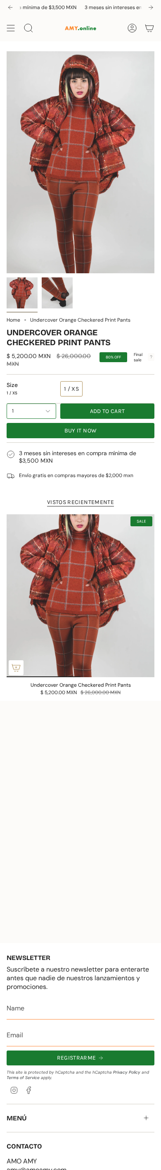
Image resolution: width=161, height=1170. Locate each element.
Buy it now (80, 430)
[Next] (150, 7)
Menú (17, 1118)
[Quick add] (16, 667)
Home (13, 320)
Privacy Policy (126, 1072)
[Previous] (10, 7)
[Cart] (149, 28)
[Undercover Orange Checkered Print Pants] (80, 595)
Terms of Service (23, 1077)
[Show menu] (10, 28)
